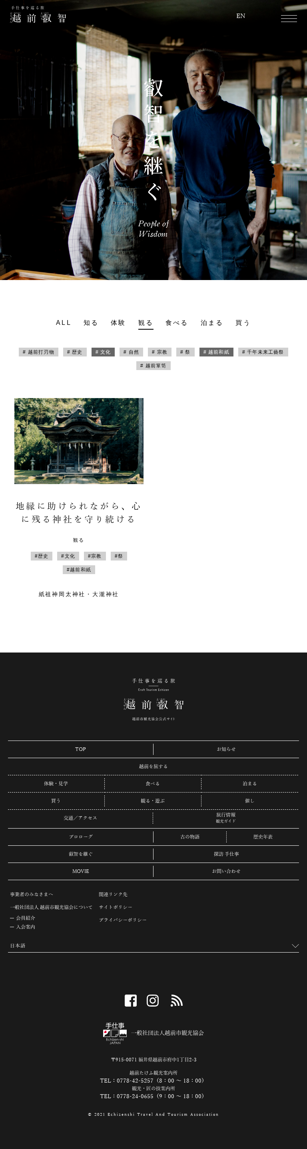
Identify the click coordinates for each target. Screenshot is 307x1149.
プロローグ (81, 837)
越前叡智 (38, 14)
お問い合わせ (226, 871)
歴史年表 (263, 837)
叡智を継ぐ (81, 854)
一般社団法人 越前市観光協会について (51, 907)
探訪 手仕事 (226, 854)
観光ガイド (226, 821)
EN (240, 16)
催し (250, 801)
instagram (153, 1001)
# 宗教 (159, 352)
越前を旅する (153, 766)
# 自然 (131, 352)
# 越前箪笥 (153, 365)
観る (146, 322)
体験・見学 (56, 784)
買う (243, 322)
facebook (131, 1001)
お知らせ (226, 749)
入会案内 (25, 927)
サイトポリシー (115, 907)
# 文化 (103, 352)
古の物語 (189, 837)
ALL (64, 322)
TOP (80, 749)
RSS (177, 1001)
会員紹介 (25, 918)
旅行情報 (225, 815)
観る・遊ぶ (153, 801)
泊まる (212, 322)
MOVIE (80, 871)
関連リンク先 (113, 894)
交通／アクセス (80, 818)
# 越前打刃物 (38, 352)
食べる (177, 322)
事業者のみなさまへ (31, 894)
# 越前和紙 (216, 352)
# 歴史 (75, 352)
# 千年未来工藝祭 (263, 352)
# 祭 (185, 352)
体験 (118, 322)
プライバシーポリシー (123, 920)
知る (91, 322)
